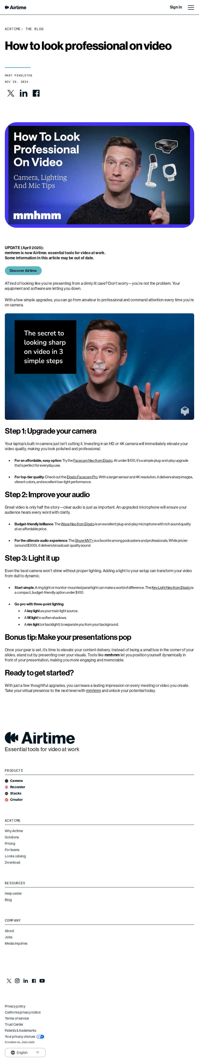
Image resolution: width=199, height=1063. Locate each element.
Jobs (8, 937)
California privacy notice (23, 1012)
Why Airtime (14, 831)
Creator (16, 800)
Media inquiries (16, 943)
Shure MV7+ (84, 540)
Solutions (12, 837)
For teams (12, 850)
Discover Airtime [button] (23, 270)
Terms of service (17, 1018)
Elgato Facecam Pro (82, 477)
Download (12, 862)
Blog (8, 900)
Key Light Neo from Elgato (171, 587)
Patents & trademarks (20, 1030)
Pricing (10, 843)
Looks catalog (15, 856)
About (9, 931)
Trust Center (14, 1024)
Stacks (16, 793)
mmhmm (93, 690)
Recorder (17, 787)
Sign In (176, 7)
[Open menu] (191, 7)
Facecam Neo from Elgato (93, 460)
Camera (16, 781)
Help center (13, 893)
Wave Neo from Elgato (77, 524)
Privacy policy (15, 1006)
